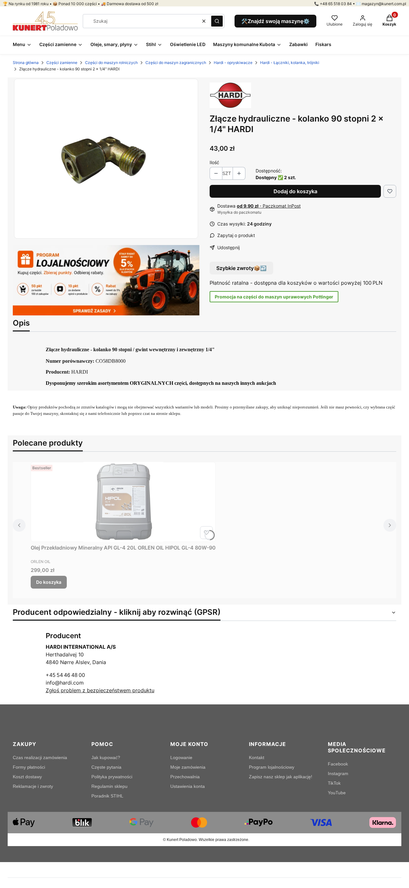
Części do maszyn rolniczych (111, 62)
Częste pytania (106, 767)
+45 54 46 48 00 (65, 675)
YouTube (337, 792)
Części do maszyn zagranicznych (175, 62)
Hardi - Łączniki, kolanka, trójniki (289, 62)
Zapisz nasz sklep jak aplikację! (280, 776)
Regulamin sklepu (109, 786)
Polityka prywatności (111, 776)
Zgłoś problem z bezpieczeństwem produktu (100, 690)
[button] (217, 21)
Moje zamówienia (187, 767)
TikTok (334, 783)
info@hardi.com (65, 682)
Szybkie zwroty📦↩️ (241, 268)
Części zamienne (61, 62)
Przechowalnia (185, 776)
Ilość (214, 162)
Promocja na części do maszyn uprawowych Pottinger (274, 296)
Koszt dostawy (27, 776)
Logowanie (181, 757)
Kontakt (256, 757)
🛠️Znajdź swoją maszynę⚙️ (275, 21)
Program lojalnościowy (271, 767)
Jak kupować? (105, 757)
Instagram (338, 773)
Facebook (338, 763)
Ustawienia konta (187, 786)
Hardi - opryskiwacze (233, 62)
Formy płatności (29, 767)
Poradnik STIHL (107, 795)
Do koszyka (48, 582)
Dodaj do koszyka (295, 191)
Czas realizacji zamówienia (40, 757)
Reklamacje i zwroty (33, 786)
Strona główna (26, 62)
